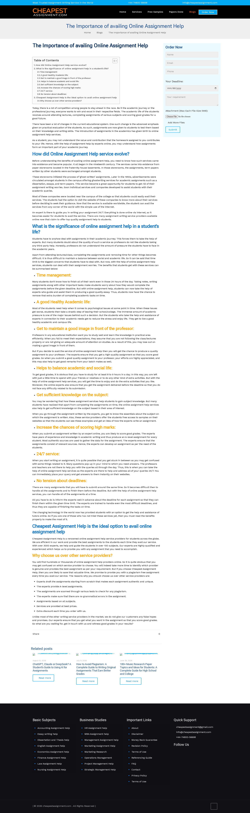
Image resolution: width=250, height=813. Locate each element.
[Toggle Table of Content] (113, 60)
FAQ (134, 763)
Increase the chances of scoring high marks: (61, 88)
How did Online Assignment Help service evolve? (61, 65)
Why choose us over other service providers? (61, 101)
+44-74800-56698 (185, 737)
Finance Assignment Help (51, 757)
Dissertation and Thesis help (53, 740)
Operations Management (98, 757)
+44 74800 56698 (137, 2)
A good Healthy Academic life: (54, 75)
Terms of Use (139, 751)
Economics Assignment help (53, 751)
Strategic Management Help (100, 769)
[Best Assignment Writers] (50, 11)
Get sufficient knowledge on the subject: (60, 84)
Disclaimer (137, 734)
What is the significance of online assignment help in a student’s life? (72, 68)
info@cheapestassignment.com (199, 2)
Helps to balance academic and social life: (60, 81)
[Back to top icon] (214, 806)
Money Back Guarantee (144, 740)
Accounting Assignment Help (53, 728)
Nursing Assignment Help (51, 769)
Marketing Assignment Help (99, 745)
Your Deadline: (174, 81)
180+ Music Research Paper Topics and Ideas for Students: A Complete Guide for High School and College (138, 669)
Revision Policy (140, 745)
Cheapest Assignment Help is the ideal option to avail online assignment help (76, 97)
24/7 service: (47, 91)
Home (87, 32)
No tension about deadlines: (54, 94)
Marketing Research (95, 751)
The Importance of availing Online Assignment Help (137, 32)
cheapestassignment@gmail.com (194, 727)
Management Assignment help (101, 740)
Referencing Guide (142, 757)
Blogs (100, 32)
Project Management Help (99, 763)
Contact (136, 769)
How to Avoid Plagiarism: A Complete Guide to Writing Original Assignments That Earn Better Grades (96, 669)
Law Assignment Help (49, 763)
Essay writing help (47, 734)
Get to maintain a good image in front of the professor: (66, 78)
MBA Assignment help (96, 734)
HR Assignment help (95, 728)
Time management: (48, 72)
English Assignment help (51, 745)
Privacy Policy (139, 775)
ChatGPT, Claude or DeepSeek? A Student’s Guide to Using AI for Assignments (52, 667)
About (135, 728)
